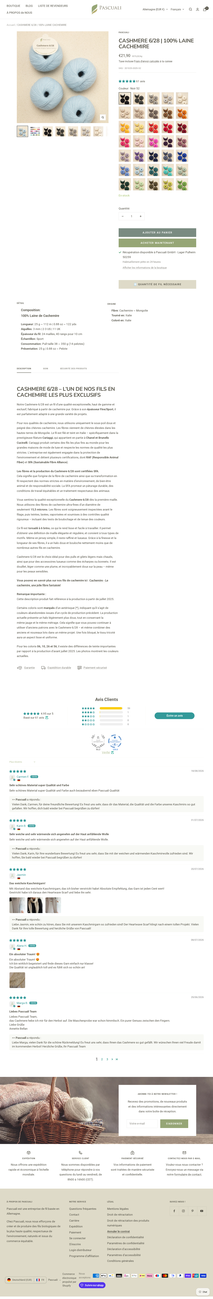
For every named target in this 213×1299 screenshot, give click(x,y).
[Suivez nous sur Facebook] (174, 1211)
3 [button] (107, 1059)
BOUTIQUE (13, 5)
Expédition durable (59, 667)
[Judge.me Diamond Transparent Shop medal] (114, 741)
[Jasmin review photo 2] (35, 905)
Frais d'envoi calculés (146, 61)
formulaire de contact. (188, 1174)
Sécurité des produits (73, 368)
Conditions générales (120, 1261)
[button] (127, 81)
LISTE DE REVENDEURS (53, 5)
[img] (17, 771)
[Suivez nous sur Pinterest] (192, 1211)
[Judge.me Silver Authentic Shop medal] (98, 741)
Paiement (75, 1232)
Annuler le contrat (118, 1231)
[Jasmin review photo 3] (53, 905)
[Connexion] (197, 9)
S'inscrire (75, 1244)
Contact (74, 1214)
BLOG (29, 5)
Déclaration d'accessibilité (123, 1249)
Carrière (74, 1220)
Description (24, 368)
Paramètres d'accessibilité (124, 1255)
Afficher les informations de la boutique (145, 267)
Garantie (29, 667)
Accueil (11, 24)
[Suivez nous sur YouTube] (201, 1211)
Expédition (76, 1226)
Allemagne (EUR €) (154, 9)
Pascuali (124, 32)
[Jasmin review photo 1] (17, 905)
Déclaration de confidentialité (125, 1237)
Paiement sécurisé (95, 667)
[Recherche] (190, 9)
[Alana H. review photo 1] (17, 980)
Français (176, 9)
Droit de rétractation (120, 1214)
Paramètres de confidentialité (125, 1243)
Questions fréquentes (82, 1208)
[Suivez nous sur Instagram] (183, 1211)
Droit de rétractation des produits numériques (128, 1223)
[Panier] (204, 9)
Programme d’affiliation (84, 1256)
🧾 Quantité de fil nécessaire (157, 284)
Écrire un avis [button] (175, 715)
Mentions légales (118, 1208)
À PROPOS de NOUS (19, 12)
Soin (45, 368)
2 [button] (102, 1059)
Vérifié (106, 752)
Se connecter (77, 1238)
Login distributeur (80, 1250)
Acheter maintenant (157, 242)
